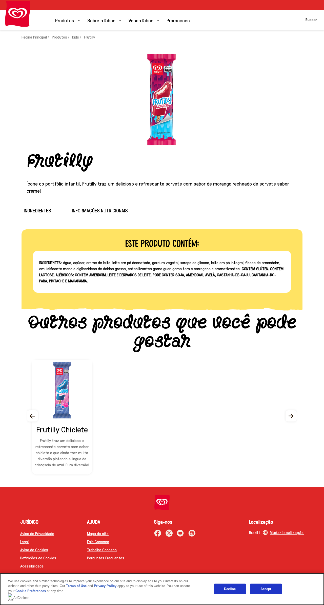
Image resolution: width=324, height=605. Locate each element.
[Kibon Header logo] (17, 14)
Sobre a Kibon (101, 20)
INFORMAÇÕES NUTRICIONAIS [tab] (100, 210)
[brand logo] (162, 502)
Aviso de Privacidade (37, 533)
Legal (24, 541)
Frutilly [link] (89, 37)
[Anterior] (33, 416)
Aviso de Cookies (34, 549)
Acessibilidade (32, 566)
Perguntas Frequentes (105, 557)
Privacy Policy (105, 586)
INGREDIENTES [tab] (37, 210)
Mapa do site (98, 533)
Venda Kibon (141, 20)
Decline (230, 589)
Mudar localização (287, 532)
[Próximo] (291, 416)
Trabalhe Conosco (102, 549)
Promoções (178, 20)
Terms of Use (76, 586)
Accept (265, 589)
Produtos (64, 20)
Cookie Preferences (30, 591)
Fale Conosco (98, 541)
